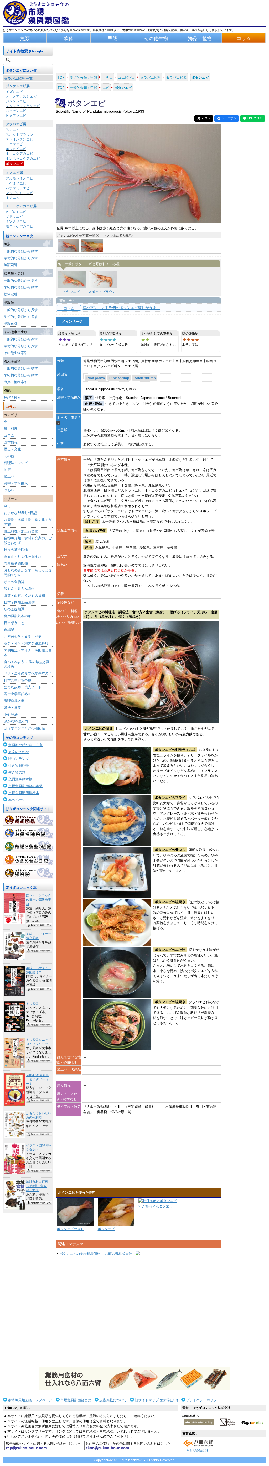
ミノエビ (12, 198)
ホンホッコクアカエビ (23, 159)
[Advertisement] (138, 1312)
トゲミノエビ (16, 183)
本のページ (16, 800)
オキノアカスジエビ (21, 96)
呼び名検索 (12, 398)
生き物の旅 (16, 772)
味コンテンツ (18, 759)
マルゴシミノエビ (19, 193)
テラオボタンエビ (19, 139)
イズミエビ (14, 92)
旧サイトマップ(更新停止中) (156, 1400)
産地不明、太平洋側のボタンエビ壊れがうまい (121, 308)
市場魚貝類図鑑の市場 (25, 786)
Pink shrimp (119, 378)
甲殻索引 (10, 324)
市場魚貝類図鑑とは (75, 1400)
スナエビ (12, 130)
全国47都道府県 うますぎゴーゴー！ (37, 1079)
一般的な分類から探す (21, 251)
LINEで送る (254, 118)
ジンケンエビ (16, 101)
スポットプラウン (19, 135)
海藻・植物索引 (16, 382)
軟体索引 (10, 294)
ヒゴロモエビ (16, 212)
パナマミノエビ (18, 188)
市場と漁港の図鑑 (28, 846)
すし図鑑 (32, 1003)
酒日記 (28, 873)
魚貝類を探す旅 (20, 779)
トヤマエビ (14, 144)
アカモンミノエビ (19, 178)
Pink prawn (95, 378)
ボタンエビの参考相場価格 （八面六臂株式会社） (97, 1254)
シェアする (229, 118)
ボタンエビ (14, 164)
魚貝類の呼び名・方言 (25, 745)
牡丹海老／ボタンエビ (155, 1206)
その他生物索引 (16, 353)
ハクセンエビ (16, 111)
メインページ (72, 321)
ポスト (206, 118)
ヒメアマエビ (16, 116)
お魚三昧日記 (28, 833)
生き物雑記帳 (18, 765)
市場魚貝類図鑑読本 (23, 793)
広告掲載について (113, 1400)
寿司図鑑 (28, 820)
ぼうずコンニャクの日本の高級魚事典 (38, 900)
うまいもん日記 (28, 859)
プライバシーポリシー (203, 1400)
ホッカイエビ (16, 149)
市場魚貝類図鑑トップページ (30, 1400)
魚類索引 (10, 265)
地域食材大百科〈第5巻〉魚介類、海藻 (37, 1186)
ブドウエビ (14, 216)
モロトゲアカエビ (19, 226)
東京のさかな (18, 752)
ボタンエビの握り (70, 1229)
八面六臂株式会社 (198, 1450)
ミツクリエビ (16, 221)
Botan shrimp (145, 378)
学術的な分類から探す (21, 258)
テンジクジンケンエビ (23, 106)
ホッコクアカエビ (19, 154)
